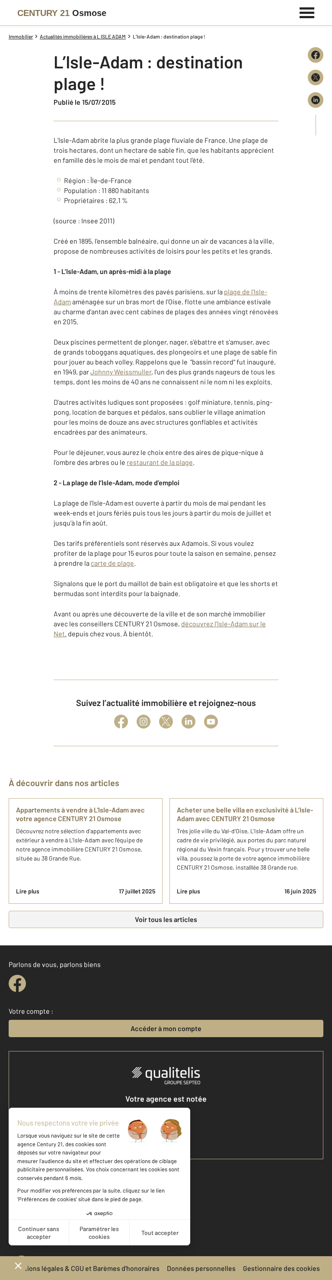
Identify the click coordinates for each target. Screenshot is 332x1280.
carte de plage (112, 563)
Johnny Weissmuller (120, 372)
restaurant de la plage (160, 462)
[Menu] (307, 11)
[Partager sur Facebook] (315, 55)
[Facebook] (121, 722)
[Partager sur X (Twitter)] (315, 77)
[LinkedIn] (188, 722)
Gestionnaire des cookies (281, 1268)
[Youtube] (211, 722)
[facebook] (17, 983)
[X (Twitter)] (166, 722)
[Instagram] (143, 722)
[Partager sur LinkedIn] (315, 100)
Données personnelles (201, 1268)
